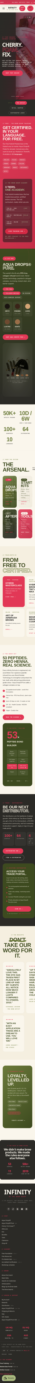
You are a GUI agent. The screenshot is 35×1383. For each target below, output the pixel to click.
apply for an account (24, 913)
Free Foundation (9, 1253)
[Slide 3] (22, 96)
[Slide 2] (17, 96)
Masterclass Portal (9, 1366)
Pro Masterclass (9, 1259)
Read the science (13, 717)
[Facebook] (26, 1209)
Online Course (7, 1370)
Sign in (18, 909)
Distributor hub (13, 851)
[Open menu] (4, 8)
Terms (10, 1354)
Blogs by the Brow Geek (9, 1287)
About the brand (7, 1275)
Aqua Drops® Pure (9, 1223)
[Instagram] (8, 1209)
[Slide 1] (13, 96)
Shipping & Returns (8, 1311)
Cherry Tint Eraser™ (8, 1226)
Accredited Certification (12, 1262)
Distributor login (17, 113)
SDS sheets (5, 1317)
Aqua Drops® (6, 1220)
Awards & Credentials (9, 1281)
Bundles (4, 1235)
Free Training (7, 1363)
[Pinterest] (17, 1209)
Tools (3, 1237)
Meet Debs (5, 1278)
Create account (18, 1120)
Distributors (8, 1305)
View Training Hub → (16, 231)
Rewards (4, 1302)
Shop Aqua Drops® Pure (15, 337)
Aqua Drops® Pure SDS (11, 1320)
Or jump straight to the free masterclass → (16, 237)
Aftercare (5, 1229)
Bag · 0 (30, 8)
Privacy (4, 1354)
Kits (3, 1232)
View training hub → (7, 1374)
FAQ (3, 1314)
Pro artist (21, 103)
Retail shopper (17, 108)
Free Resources (7, 1256)
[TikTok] (13, 1209)
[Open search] (32, 2)
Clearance (5, 1240)
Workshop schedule (8, 1265)
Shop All (22, 8)
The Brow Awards (8, 1289)
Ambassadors (6, 1284)
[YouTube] (22, 1209)
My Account (5, 1300)
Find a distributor (13, 857)
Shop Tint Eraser (12, 73)
